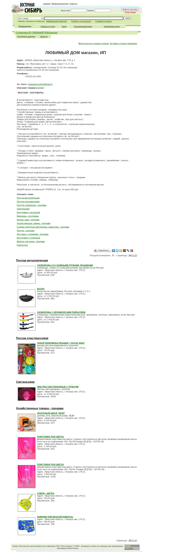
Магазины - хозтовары (28, 216)
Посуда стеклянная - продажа (31, 205)
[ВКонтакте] (113, 250)
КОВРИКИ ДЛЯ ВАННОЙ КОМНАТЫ (55, 517)
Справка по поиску (103, 21)
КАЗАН (40, 289)
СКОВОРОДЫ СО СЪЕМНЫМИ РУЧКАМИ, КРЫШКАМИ (65, 265)
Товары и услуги (47, 26)
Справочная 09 (23, 32)
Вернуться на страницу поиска (93, 43)
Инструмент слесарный (28, 212)
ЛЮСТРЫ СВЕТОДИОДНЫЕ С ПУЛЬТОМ (57, 387)
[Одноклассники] (121, 250)
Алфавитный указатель (56, 21)
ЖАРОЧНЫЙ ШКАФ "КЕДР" (51, 413)
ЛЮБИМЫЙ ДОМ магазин (45, 32)
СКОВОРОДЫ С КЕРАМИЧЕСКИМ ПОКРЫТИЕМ (61, 312)
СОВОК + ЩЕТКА (45, 493)
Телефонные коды (112, 26)
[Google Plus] (132, 250)
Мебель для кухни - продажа (31, 241)
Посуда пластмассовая (28, 201)
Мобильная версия (60, 4)
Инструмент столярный (28, 238)
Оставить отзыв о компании (123, 43)
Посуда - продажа (25, 230)
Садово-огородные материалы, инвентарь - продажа (43, 227)
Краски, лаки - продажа (28, 220)
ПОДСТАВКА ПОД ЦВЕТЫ (50, 437)
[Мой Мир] (124, 250)
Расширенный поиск (83, 26)
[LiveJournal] (128, 250)
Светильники (23, 209)
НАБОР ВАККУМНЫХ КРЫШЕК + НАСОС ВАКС (61, 343)
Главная (46, 4)
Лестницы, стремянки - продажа (32, 234)
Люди (64, 26)
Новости (73, 4)
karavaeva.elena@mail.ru (40, 84)
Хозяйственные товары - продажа (33, 223)
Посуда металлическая (28, 198)
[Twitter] (117, 250)
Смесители (22, 245)
